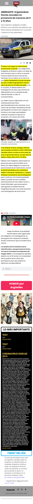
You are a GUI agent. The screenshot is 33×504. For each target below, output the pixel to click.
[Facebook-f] (25, 489)
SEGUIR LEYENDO (6, 339)
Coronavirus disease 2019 (14, 355)
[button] (7, 3)
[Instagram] (18, 489)
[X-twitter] (21, 489)
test (5, 335)
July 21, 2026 (9, 483)
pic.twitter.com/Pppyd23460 (14, 477)
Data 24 (11, 490)
